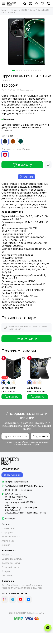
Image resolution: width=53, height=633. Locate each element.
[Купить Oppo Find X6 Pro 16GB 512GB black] (26, 42)
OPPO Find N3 (8, 391)
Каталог (14, 10)
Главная (5, 10)
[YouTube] (20, 599)
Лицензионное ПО (10, 536)
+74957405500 (10, 469)
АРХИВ (24, 10)
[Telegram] (12, 599)
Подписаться (40, 436)
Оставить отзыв (26, 339)
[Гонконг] (5, 154)
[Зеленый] (20, 141)
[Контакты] (31, 3)
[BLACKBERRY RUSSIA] (11, 3)
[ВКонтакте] (28, 599)
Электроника (7, 540)
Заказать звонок (12, 474)
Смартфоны (7, 532)
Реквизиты (6, 554)
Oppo (32, 10)
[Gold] (13, 382)
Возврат (5, 571)
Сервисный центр (10, 567)
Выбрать (13, 396)
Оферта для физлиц (11, 559)
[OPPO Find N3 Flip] (39, 368)
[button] (13, 70)
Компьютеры (8, 528)
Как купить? (7, 575)
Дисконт (5, 545)
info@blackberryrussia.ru (16, 481)
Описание (28, 176)
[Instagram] (4, 599)
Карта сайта (38, 613)
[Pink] (34, 382)
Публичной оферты (30, 444)
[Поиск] (25, 3)
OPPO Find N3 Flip (36, 391)
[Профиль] (36, 3)
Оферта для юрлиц (10, 563)
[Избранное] (48, 164)
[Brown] (12, 141)
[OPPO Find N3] (13, 368)
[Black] (5, 141)
